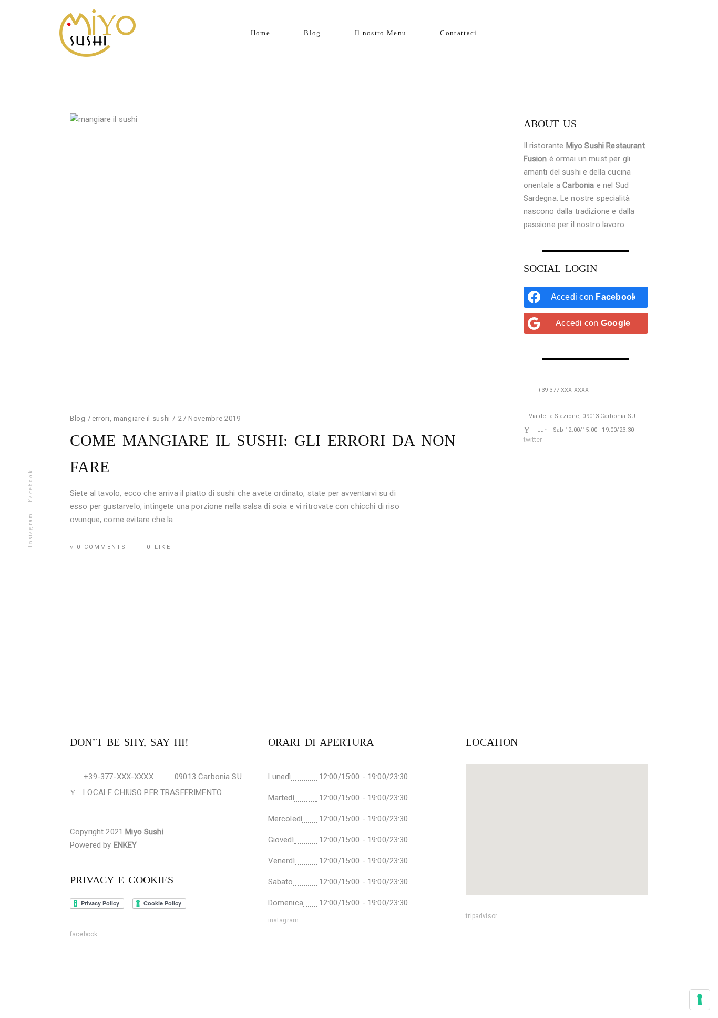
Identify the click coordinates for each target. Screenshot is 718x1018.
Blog (78, 418)
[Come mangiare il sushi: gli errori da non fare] (283, 255)
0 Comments (101, 547)
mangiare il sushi (142, 418)
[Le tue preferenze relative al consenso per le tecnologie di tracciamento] (700, 1000)
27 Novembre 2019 (209, 418)
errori (101, 418)
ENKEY (125, 845)
